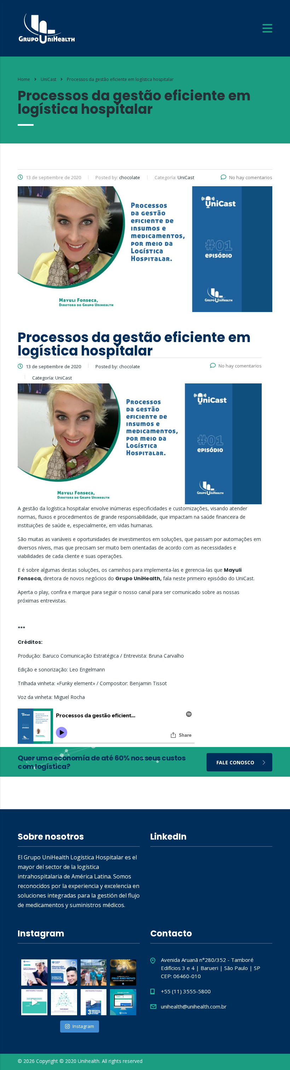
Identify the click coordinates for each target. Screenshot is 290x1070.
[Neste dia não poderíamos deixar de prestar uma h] (34, 972)
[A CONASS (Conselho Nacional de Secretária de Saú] (123, 1002)
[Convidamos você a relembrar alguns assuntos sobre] (94, 1002)
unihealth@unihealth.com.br (194, 1006)
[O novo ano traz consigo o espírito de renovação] (123, 972)
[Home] (47, 27)
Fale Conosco (235, 762)
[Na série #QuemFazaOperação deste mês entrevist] (64, 972)
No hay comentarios (250, 177)
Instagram (83, 1026)
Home (24, 79)
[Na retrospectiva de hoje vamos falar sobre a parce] (34, 1002)
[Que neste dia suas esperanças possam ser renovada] (64, 1002)
